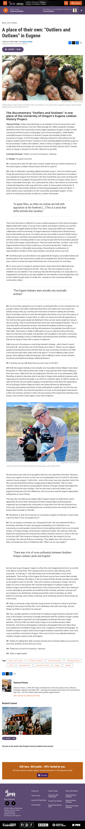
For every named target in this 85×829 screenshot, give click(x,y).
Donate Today (53, 791)
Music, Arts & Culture (9, 23)
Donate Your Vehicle (55, 801)
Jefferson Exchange (54, 661)
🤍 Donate (42, 775)
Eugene (57, 665)
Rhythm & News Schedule (71, 801)
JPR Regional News (73, 661)
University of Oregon (42, 665)
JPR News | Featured (36, 661)
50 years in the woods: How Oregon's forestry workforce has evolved (27, 746)
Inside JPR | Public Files (38, 800)
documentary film (24, 665)
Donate (76, 3)
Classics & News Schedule (71, 796)
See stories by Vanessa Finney (26, 695)
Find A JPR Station (72, 791)
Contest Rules (35, 805)
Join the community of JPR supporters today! (56, 770)
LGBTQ (11, 665)
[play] (5, 10)
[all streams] (82, 10)
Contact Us (34, 791)
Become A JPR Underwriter (53, 796)
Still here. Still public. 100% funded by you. (42, 766)
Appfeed (68, 665)
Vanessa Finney (26, 42)
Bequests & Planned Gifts (55, 806)
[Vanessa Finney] (6, 685)
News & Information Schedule (72, 806)
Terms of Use (35, 795)
